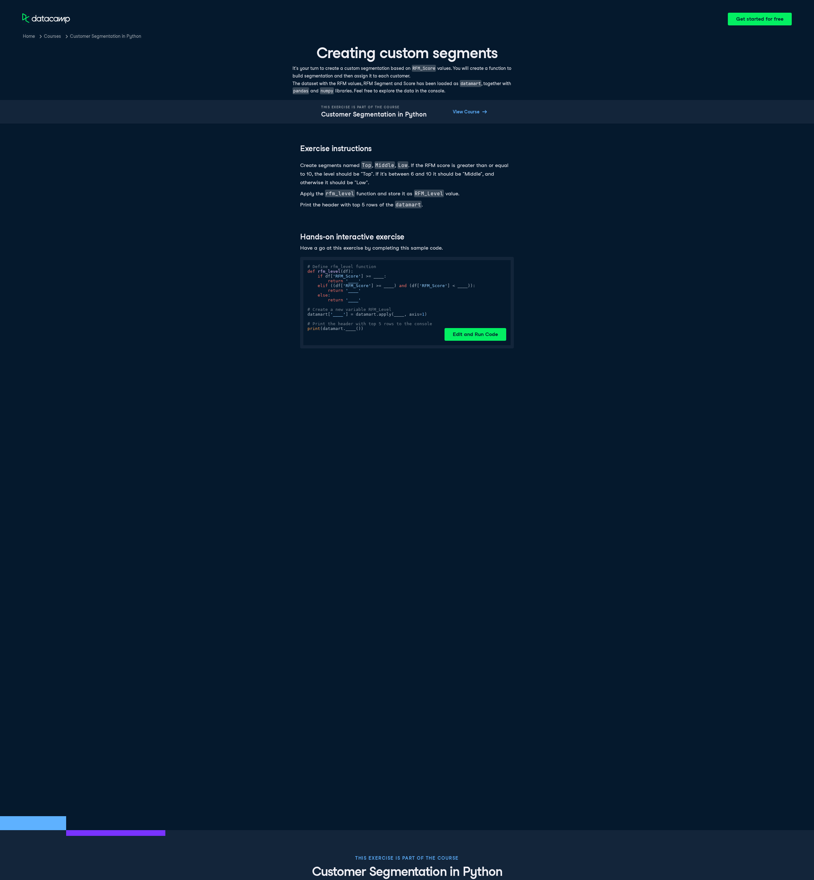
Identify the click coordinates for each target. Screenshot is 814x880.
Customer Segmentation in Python (105, 36)
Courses (52, 36)
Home (29, 36)
